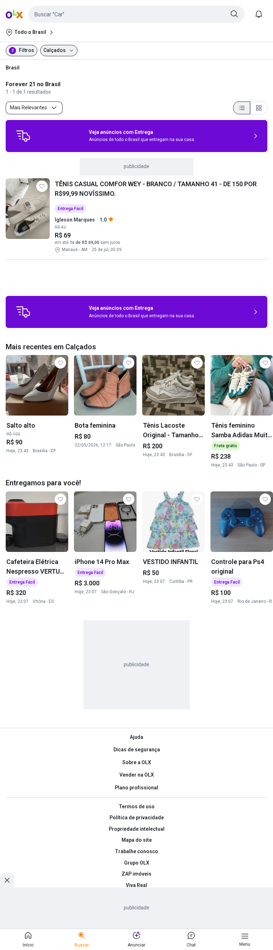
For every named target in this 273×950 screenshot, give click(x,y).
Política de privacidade (136, 817)
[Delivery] (23, 136)
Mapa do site (137, 840)
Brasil (13, 67)
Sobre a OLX (136, 762)
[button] (136, 14)
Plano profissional (136, 787)
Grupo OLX (136, 863)
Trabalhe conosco (136, 851)
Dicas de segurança (136, 749)
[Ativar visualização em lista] (241, 107)
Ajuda (136, 737)
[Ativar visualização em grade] (258, 107)
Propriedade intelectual (137, 829)
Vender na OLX (136, 775)
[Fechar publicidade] (7, 880)
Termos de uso (137, 806)
